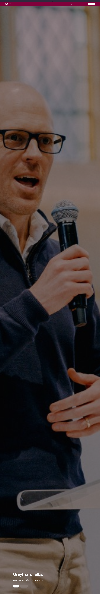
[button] (58, 4)
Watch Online (24, 586)
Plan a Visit (91, 4)
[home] (8, 4)
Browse (16, 586)
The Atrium (77, 4)
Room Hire (84, 4)
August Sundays (41, 1)
